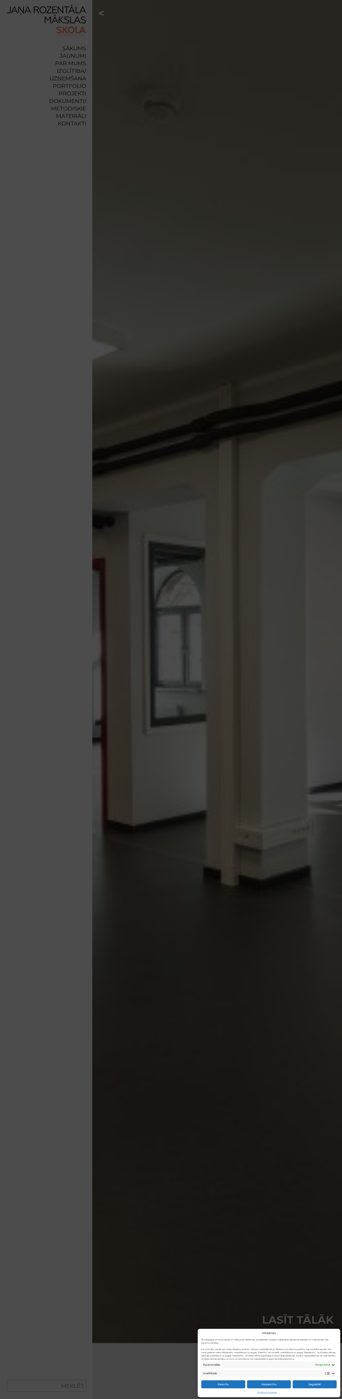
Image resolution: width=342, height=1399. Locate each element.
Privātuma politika (267, 1392)
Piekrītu (223, 1384)
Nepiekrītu (269, 1384)
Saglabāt (315, 1384)
